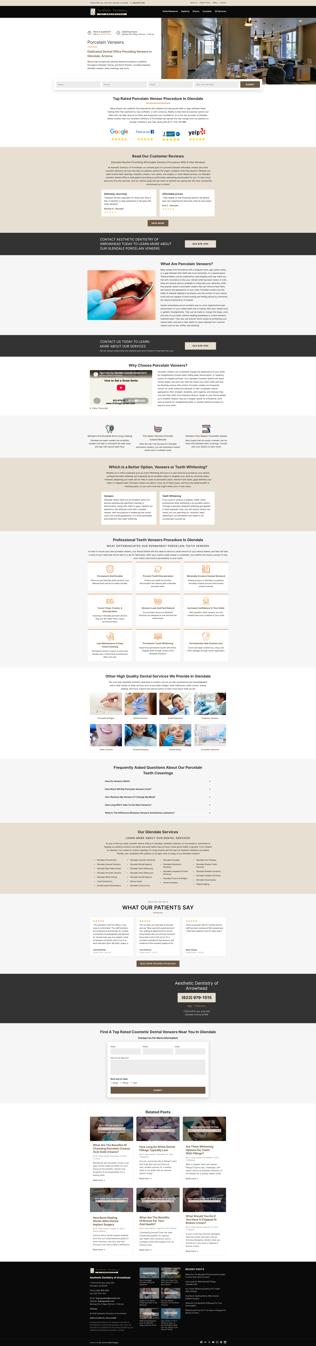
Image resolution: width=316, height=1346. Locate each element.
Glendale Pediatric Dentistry (208, 871)
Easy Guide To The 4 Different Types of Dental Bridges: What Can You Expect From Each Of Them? (169, 1325)
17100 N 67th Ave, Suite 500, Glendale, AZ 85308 (109, 3)
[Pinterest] (221, 1342)
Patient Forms (205, 3)
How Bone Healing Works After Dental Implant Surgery (105, 1221)
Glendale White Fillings (107, 877)
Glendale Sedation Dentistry (208, 875)
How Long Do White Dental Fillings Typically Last (157, 1148)
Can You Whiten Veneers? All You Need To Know (170, 1303)
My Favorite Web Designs (108, 1343)
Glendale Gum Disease (206, 860)
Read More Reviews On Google (158, 963)
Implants (185, 11)
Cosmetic (207, 11)
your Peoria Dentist (141, 551)
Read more (99, 1180)
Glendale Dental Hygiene (141, 877)
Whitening (144, 1157)
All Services (220, 11)
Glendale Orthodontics (107, 860)
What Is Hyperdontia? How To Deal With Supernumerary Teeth (148, 1323)
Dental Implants (99, 1231)
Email (115, 1083)
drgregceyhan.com (106, 1301)
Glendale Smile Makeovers (141, 873)
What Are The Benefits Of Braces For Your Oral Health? (154, 1221)
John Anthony (145, 950)
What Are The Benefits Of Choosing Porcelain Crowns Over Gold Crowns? (111, 1148)
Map (189, 1006)
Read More (158, 223)
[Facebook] (201, 1342)
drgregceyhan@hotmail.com (108, 1298)
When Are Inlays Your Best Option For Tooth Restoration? (169, 1282)
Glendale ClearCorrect (140, 885)
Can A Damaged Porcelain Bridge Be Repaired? (147, 1282)
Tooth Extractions (104, 881)
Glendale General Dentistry (109, 864)
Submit (250, 84)
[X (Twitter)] (209, 1342)
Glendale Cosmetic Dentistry (142, 860)
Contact (223, 3)
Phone (125, 1083)
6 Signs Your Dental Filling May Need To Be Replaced (148, 1303)
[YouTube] (213, 1342)
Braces (196, 11)
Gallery (215, 3)
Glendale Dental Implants (141, 864)
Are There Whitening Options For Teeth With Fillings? (199, 1150)
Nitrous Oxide (136, 881)
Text (135, 1083)
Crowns (97, 1159)
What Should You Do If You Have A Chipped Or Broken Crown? (201, 1219)
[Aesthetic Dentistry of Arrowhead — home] (108, 12)
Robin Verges (191, 950)
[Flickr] (205, 1342)
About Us (194, 3)
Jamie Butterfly (99, 950)
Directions (200, 1006)
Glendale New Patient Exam (109, 868)
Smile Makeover (170, 11)
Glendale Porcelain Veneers (109, 873)
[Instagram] (217, 1342)
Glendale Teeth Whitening (141, 868)
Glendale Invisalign (171, 860)
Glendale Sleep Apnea (206, 880)
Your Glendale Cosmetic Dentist (199, 378)
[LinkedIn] (225, 1342)
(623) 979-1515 (139, 3)
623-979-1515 (105, 34)
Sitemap (93, 1309)
